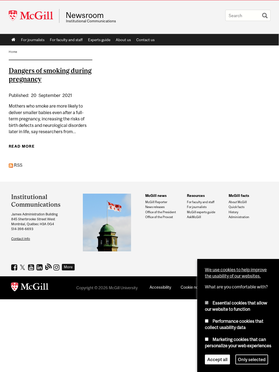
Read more (22, 146)
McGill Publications (48, 266)
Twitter (23, 267)
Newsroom (85, 15)
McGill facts (239, 195)
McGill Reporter (156, 202)
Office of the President (160, 212)
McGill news (155, 195)
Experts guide (99, 40)
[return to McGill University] (30, 288)
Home (13, 39)
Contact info (20, 239)
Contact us (145, 40)
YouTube (31, 267)
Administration (239, 217)
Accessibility (160, 287)
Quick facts (236, 207)
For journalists (32, 40)
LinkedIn (40, 267)
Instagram (57, 267)
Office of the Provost (159, 217)
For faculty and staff (66, 40)
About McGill (238, 202)
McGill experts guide (201, 212)
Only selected (252, 359)
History (233, 212)
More (68, 267)
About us (123, 40)
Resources (196, 195)
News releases (155, 207)
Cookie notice (193, 287)
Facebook (15, 267)
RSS (17, 165)
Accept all (217, 359)
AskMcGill (194, 217)
